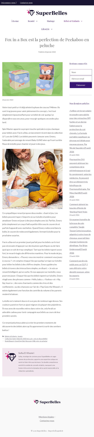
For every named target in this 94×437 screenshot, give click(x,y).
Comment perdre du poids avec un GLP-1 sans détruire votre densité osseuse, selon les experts (79, 268)
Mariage (51, 21)
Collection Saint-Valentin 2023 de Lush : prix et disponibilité (26, 339)
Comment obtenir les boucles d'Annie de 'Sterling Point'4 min (78, 208)
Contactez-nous (26, 2)
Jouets (20, 336)
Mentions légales (46, 417)
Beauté (31, 21)
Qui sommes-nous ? (9, 2)
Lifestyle (45, 29)
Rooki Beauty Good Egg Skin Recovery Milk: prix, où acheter (26, 341)
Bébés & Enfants (71, 21)
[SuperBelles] (47, 12)
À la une (15, 21)
